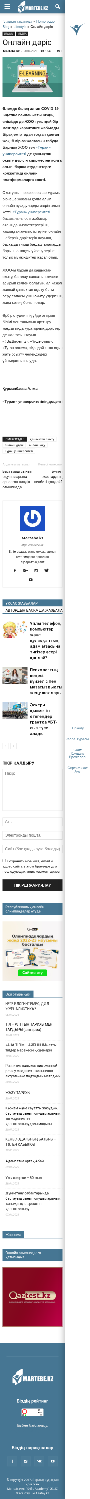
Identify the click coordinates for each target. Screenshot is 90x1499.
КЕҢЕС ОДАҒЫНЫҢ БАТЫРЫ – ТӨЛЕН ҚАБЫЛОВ (31, 1141)
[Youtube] (32, 580)
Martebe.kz (11, 51)
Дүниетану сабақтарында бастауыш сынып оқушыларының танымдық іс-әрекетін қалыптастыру (33, 1201)
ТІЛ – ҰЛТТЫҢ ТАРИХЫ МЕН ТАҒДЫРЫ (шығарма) (29, 1027)
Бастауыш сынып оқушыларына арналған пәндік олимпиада (17, 479)
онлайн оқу (37, 445)
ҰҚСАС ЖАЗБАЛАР (22, 603)
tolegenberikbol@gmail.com (32, 1430)
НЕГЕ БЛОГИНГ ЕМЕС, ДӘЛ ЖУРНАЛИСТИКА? (27, 1006)
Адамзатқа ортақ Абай (25, 1161)
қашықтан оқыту (42, 439)
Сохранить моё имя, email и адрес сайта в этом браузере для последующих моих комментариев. (31, 866)
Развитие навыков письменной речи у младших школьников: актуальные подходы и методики (33, 1071)
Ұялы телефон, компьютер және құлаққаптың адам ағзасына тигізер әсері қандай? (45, 640)
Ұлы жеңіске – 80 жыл (24, 1178)
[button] (58, 6)
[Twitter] (48, 571)
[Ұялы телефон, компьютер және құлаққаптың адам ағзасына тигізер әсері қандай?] (15, 629)
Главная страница (17, 21)
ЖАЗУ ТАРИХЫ (18, 1093)
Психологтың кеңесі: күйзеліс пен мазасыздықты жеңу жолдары (46, 681)
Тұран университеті (19, 451)
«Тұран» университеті (31, 212)
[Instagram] (38, 571)
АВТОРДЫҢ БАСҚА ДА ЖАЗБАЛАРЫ (34, 610)
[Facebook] (16, 571)
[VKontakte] (39, 1461)
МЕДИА (22, 33)
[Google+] (27, 571)
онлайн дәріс (14, 445)
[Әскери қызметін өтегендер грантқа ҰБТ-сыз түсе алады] (15, 710)
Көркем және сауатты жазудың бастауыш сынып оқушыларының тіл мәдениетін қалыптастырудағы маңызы (33, 1116)
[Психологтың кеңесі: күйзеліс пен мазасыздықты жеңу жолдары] (15, 675)
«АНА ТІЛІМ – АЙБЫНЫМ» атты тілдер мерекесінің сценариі (31, 1047)
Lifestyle (20, 27)
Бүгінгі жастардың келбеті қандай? (48, 476)
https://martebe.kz (33, 545)
